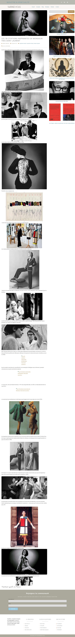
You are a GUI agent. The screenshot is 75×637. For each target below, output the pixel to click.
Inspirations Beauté (22, 43)
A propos (38, 6)
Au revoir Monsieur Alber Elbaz (62, 101)
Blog (43, 6)
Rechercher (71, 11)
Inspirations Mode (30, 43)
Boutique (47, 6)
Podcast (52, 6)
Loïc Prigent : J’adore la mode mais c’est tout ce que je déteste (61, 123)
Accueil (33, 6)
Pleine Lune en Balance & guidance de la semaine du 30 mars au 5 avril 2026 (62, 78)
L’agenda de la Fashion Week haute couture (62, 56)
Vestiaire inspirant (37, 43)
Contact (57, 6)
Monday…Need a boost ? (62, 34)
